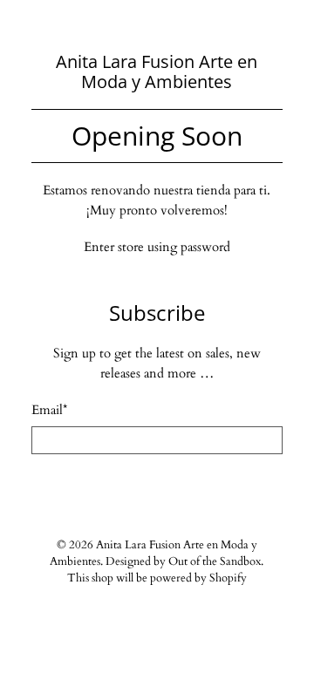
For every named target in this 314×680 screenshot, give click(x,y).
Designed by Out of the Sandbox (183, 561)
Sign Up (157, 487)
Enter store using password (157, 246)
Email (49, 409)
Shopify (228, 578)
